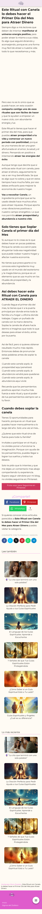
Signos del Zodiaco (10, 905)
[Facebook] (4, 540)
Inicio (4, 903)
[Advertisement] (21, 77)
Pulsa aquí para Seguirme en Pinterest (21, 486)
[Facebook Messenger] (10, 540)
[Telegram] (34, 540)
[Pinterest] (22, 540)
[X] (16, 540)
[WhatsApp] (28, 540)
